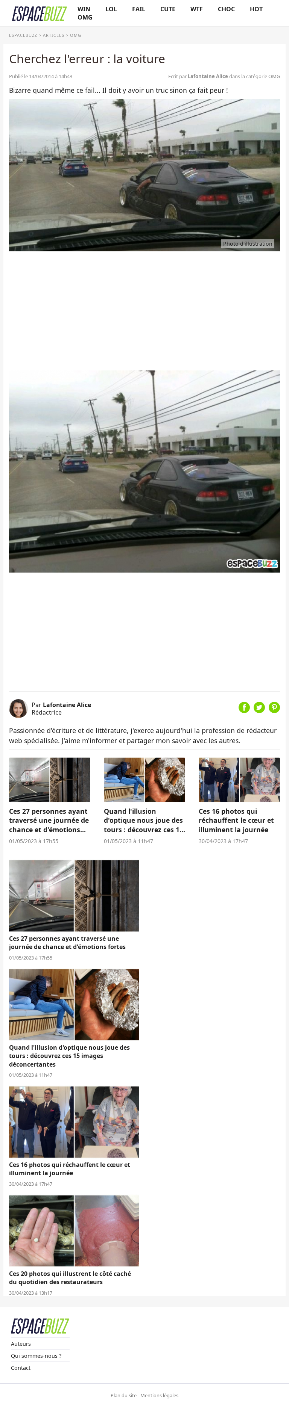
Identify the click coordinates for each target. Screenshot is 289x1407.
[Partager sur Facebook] (244, 710)
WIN (84, 9)
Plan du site (124, 1395)
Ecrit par (198, 76)
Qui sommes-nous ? (36, 1355)
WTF (196, 9)
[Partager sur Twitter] (259, 710)
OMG (85, 17)
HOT (256, 9)
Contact (20, 1367)
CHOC (226, 9)
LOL (111, 9)
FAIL (138, 9)
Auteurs (21, 1343)
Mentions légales (159, 1395)
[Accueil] (39, 13)
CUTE (167, 9)
